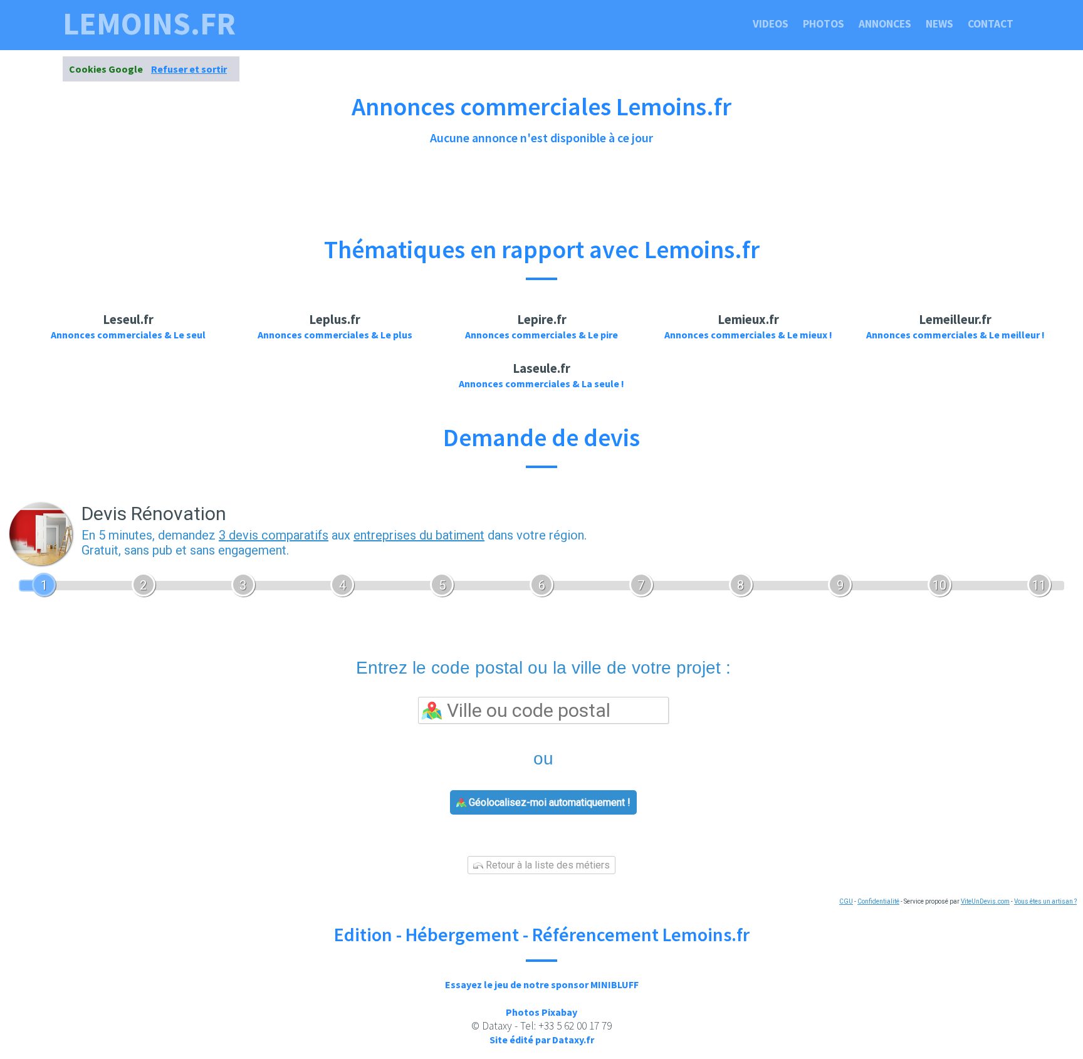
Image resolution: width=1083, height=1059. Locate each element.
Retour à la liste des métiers (546, 865)
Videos (770, 24)
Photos (823, 24)
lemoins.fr (149, 23)
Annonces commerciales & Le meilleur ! (955, 334)
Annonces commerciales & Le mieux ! (748, 334)
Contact (990, 24)
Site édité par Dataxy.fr (541, 1039)
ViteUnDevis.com (985, 901)
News (939, 24)
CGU (846, 901)
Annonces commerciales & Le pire (541, 334)
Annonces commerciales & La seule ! (541, 383)
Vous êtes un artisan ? (1045, 901)
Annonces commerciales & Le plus (335, 334)
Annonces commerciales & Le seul (128, 334)
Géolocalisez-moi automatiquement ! (548, 802)
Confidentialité (878, 901)
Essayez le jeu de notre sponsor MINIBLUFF (542, 984)
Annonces (885, 24)
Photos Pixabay (541, 1012)
